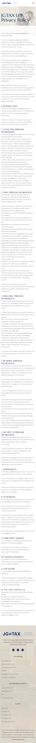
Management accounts (9, 674)
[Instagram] (22, 650)
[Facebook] (13, 650)
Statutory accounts (8, 664)
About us (4, 708)
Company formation (8, 677)
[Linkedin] (18, 650)
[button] (33, 3)
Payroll (3, 671)
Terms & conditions (8, 721)
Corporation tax (6, 688)
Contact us (5, 711)
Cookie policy (6, 715)
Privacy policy (6, 718)
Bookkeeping (6, 661)
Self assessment (6, 691)
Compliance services (8, 667)
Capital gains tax (7, 698)
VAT (2, 694)
